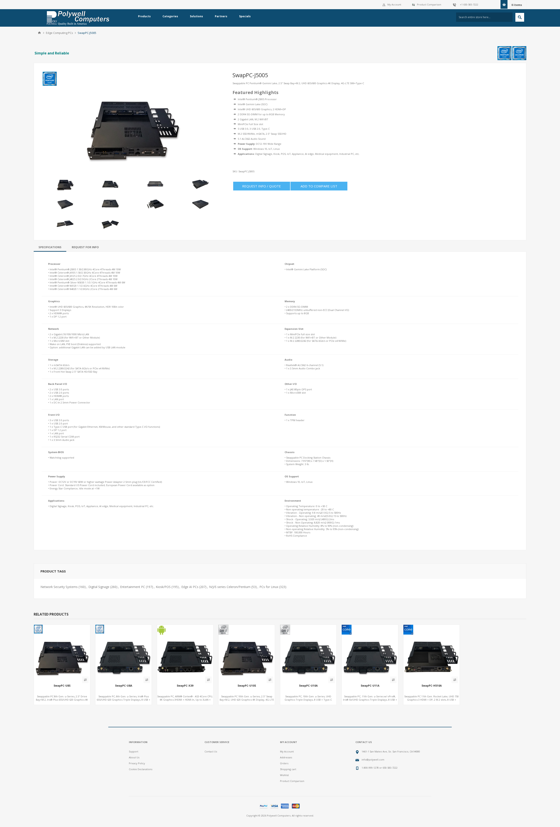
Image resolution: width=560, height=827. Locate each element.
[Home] (39, 32)
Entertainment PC (132, 587)
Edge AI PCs (189, 587)
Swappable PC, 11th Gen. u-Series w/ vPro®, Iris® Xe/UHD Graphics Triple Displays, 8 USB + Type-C (370, 700)
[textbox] (484, 17)
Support (133, 751)
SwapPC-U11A (370, 685)
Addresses (286, 757)
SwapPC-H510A (432, 685)
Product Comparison (429, 4)
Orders (284, 763)
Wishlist (284, 775)
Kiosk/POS (163, 587)
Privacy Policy (137, 763)
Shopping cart (288, 769)
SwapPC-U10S (247, 685)
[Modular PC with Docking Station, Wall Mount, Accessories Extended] (62, 653)
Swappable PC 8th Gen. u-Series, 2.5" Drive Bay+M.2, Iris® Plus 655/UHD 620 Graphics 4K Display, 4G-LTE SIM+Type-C (62, 700)
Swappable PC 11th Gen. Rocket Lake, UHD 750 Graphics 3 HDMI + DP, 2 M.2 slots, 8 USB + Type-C (431, 700)
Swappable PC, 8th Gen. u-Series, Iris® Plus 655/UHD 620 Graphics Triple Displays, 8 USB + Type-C (123, 700)
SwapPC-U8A (123, 685)
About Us (134, 757)
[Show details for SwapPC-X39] (185, 653)
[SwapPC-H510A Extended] (431, 653)
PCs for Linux (268, 587)
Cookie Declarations (140, 769)
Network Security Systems (59, 587)
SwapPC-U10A (308, 685)
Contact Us (211, 751)
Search (519, 17)
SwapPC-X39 (185, 685)
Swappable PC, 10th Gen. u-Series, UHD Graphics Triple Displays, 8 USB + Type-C (308, 698)
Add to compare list (319, 186)
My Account (394, 4)
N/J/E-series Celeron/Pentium (229, 587)
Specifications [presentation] (49, 247)
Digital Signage (98, 587)
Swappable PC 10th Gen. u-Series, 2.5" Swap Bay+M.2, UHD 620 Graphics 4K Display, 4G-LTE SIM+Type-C (247, 700)
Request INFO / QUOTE (261, 186)
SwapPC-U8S (62, 685)
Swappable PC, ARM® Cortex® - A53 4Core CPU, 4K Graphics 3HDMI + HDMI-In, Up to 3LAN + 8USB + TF (185, 700)
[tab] (50, 247)
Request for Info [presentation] (85, 247)
